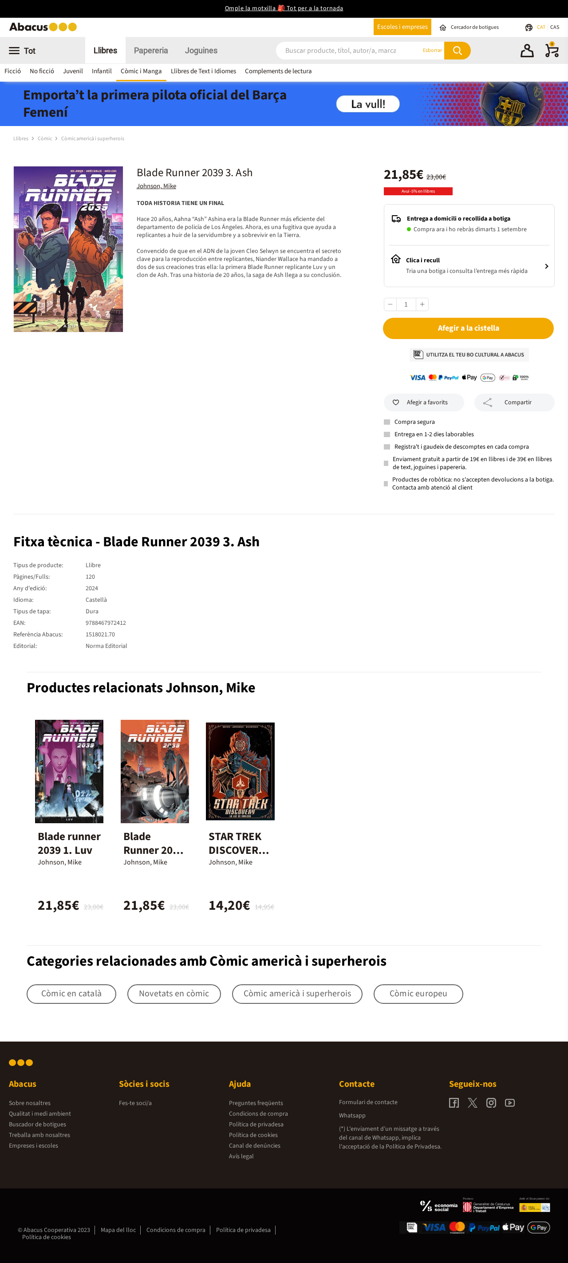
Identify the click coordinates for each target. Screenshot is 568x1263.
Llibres (105, 50)
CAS (554, 27)
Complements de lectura (278, 71)
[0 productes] (552, 55)
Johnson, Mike (156, 186)
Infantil (102, 71)
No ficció (42, 71)
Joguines (201, 50)
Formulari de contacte (368, 1102)
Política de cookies (253, 1135)
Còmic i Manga (141, 71)
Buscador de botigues (37, 1124)
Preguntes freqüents (256, 1103)
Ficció (12, 71)
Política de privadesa (256, 1124)
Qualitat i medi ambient (40, 1113)
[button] (527, 51)
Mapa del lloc (118, 1230)
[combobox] (337, 50)
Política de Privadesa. (414, 1146)
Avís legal (241, 1156)
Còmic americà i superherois (92, 138)
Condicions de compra (258, 1113)
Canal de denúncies (254, 1145)
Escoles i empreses (402, 27)
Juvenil (73, 71)
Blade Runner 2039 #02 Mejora (153, 850)
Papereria (151, 50)
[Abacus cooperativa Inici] (45, 30)
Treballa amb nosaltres (39, 1135)
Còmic (45, 138)
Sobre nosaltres (30, 1103)
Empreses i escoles (33, 1145)
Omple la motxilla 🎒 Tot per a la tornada (284, 8)
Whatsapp (352, 1115)
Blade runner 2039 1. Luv (69, 843)
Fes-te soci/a (135, 1103)
